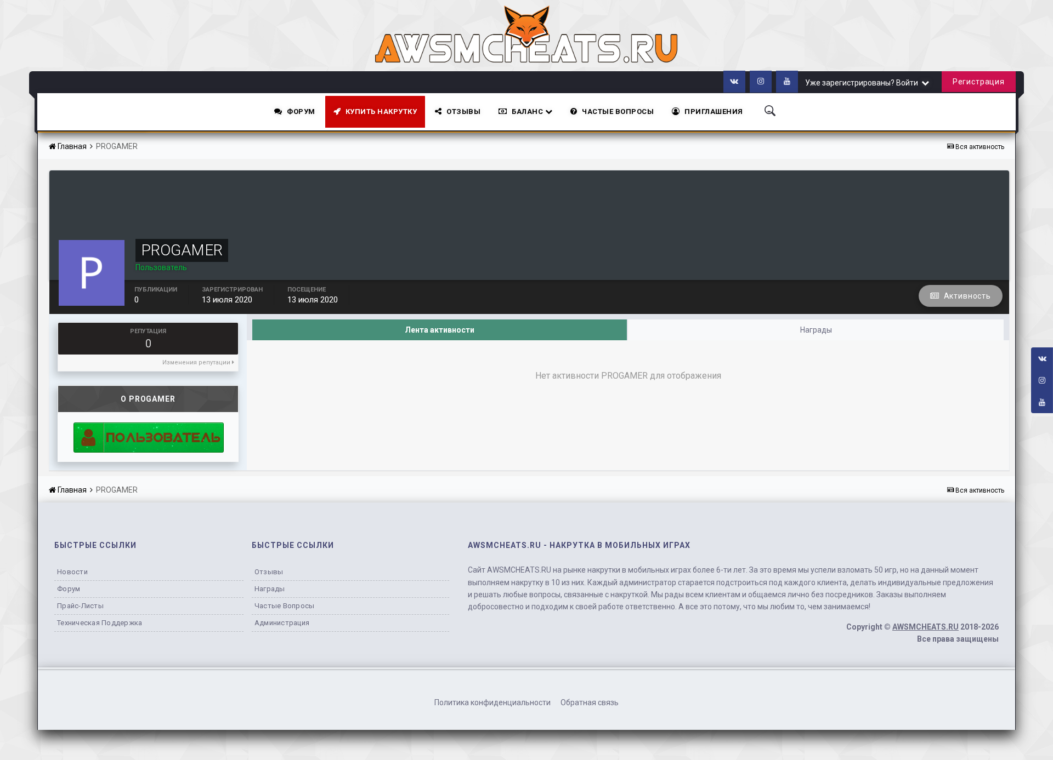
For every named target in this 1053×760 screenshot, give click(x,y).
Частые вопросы (284, 606)
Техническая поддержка (99, 623)
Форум (301, 111)
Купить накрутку (381, 111)
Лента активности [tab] (439, 329)
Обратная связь (590, 702)
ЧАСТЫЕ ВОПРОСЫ (618, 111)
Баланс (528, 111)
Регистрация (979, 81)
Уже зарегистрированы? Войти (863, 82)
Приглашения (713, 111)
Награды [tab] (816, 329)
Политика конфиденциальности (492, 702)
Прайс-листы (80, 606)
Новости (72, 572)
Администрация (281, 623)
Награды (269, 589)
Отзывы (463, 111)
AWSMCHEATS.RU (925, 626)
